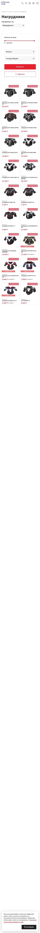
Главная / (4, 11)
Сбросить (21, 74)
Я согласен (29, 927)
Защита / (16, 11)
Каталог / (10, 11)
